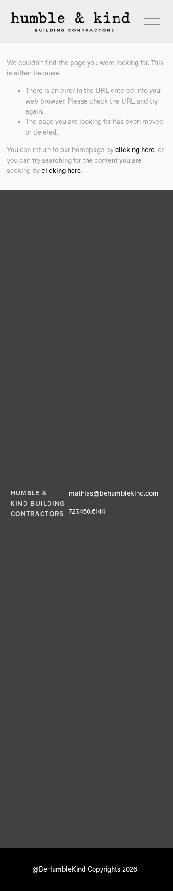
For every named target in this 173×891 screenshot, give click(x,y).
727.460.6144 (87, 511)
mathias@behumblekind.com (114, 493)
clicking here (135, 149)
